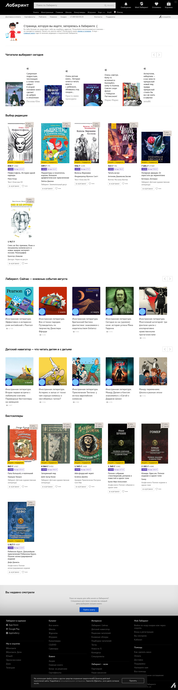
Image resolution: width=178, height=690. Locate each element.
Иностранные (47, 12)
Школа (68, 12)
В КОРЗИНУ (14, 186)
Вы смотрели (140, 635)
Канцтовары (79, 12)
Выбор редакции (16, 115)
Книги (36, 12)
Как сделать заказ (142, 652)
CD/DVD (52, 644)
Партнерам (96, 668)
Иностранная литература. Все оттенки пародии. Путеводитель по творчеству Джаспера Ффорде (52, 325)
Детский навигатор (100, 629)
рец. (28, 123)
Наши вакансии (98, 672)
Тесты (94, 644)
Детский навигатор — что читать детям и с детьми (38, 349)
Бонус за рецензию (58, 668)
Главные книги (56, 664)
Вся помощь (140, 671)
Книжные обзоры (99, 637)
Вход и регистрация (143, 631)
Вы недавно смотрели (20, 592)
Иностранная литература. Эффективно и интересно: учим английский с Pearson (19, 322)
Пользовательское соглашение (149, 675)
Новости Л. (96, 648)
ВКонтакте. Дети (14, 652)
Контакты (98, 17)
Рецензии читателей (101, 633)
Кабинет (138, 639)
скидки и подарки (84, 31)
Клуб (109, 12)
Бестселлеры (14, 416)
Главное (59, 12)
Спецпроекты (97, 656)
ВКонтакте (11, 648)
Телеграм (10, 667)
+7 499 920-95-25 (76, 17)
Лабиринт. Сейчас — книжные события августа (36, 278)
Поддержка (110, 17)
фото (29, 126)
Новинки (53, 17)
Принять (133, 680)
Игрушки (92, 12)
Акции (52, 661)
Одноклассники (13, 659)
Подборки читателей (101, 640)
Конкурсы (96, 652)
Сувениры (53, 648)
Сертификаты (29, 17)
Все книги (53, 625)
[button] (154, 54)
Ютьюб (9, 656)
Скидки (63, 17)
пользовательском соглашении (72, 681)
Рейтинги (42, 17)
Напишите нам (141, 667)
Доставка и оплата (13, 17)
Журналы (53, 633)
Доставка (138, 659)
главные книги (29, 33)
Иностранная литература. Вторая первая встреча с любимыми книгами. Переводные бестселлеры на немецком (18, 395)
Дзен (8, 663)
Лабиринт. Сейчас (99, 625)
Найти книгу (89, 609)
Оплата (137, 655)
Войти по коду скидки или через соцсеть (150, 626)
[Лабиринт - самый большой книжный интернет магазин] (18, 4)
